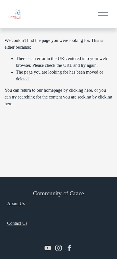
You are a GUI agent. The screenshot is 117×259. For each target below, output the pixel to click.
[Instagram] (58, 248)
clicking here (80, 90)
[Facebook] (69, 248)
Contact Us (17, 223)
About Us (16, 203)
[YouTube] (47, 248)
